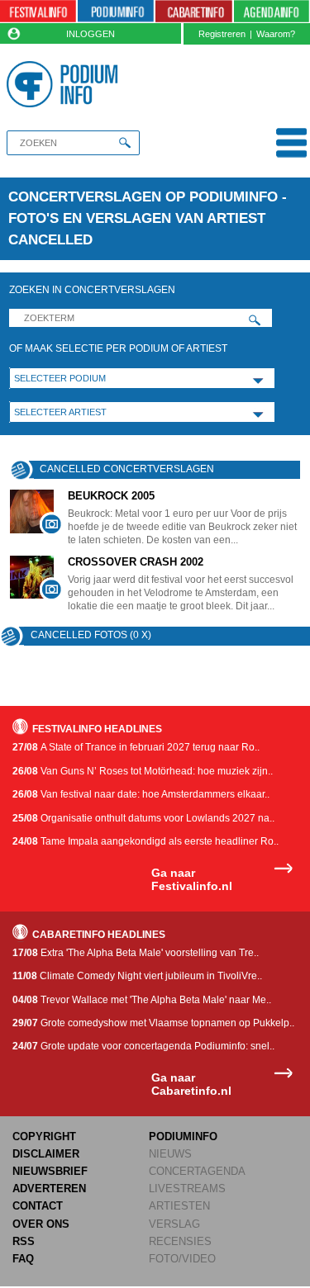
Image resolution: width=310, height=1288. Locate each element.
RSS (23, 1241)
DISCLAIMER (45, 1154)
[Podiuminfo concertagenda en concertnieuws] (116, 11)
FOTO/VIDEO (182, 1258)
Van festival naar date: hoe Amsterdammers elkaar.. (140, 794)
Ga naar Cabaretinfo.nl (191, 1084)
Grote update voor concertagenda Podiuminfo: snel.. (143, 1046)
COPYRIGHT (44, 1136)
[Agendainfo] (272, 11)
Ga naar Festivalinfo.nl (191, 880)
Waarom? (275, 34)
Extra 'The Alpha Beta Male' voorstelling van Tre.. (135, 953)
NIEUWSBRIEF (50, 1171)
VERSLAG (174, 1224)
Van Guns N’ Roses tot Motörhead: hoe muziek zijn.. (142, 771)
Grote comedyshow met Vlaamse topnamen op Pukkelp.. (153, 1023)
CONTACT (37, 1206)
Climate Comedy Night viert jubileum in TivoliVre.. (137, 976)
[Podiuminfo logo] (66, 84)
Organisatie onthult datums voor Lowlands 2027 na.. (143, 818)
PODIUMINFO (183, 1136)
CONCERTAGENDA (197, 1171)
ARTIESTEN (179, 1206)
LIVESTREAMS (187, 1188)
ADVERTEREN (49, 1188)
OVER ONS (40, 1224)
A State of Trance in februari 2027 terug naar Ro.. (136, 747)
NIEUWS (170, 1154)
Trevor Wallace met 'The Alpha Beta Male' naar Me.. (141, 1000)
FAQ (23, 1258)
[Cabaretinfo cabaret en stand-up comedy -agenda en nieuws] (193, 11)
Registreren (222, 34)
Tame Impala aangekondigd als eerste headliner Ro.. (145, 841)
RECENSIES (180, 1241)
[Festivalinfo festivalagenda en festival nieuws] (38, 11)
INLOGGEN (90, 34)
